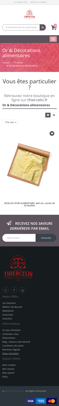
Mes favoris (8, 368)
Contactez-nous (10, 333)
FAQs (5, 376)
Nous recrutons (10, 353)
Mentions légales (11, 349)
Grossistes (7, 314)
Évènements (8, 337)
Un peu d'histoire (11, 330)
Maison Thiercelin (14, 390)
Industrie (7, 318)
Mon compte (9, 364)
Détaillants (8, 310)
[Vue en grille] (48, 115)
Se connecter (20, 2)
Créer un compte (38, 2)
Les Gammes (9, 303)
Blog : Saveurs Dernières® (16, 341)
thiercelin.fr (37, 99)
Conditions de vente (12, 345)
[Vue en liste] (54, 115)
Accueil (6, 62)
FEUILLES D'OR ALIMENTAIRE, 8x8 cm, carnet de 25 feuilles (29, 204)
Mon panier (8, 372)
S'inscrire (46, 237)
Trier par (10, 122)
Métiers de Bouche (12, 306)
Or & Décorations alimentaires (22, 65)
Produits (18, 62)
